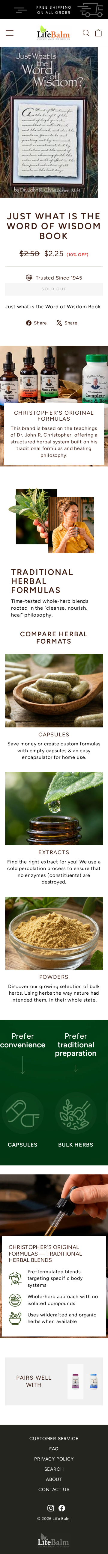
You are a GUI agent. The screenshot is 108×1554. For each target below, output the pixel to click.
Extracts (53, 852)
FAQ (54, 1449)
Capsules (54, 734)
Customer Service (53, 1438)
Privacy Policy (54, 1459)
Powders (54, 977)
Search (54, 1469)
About (54, 1479)
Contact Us (53, 1489)
